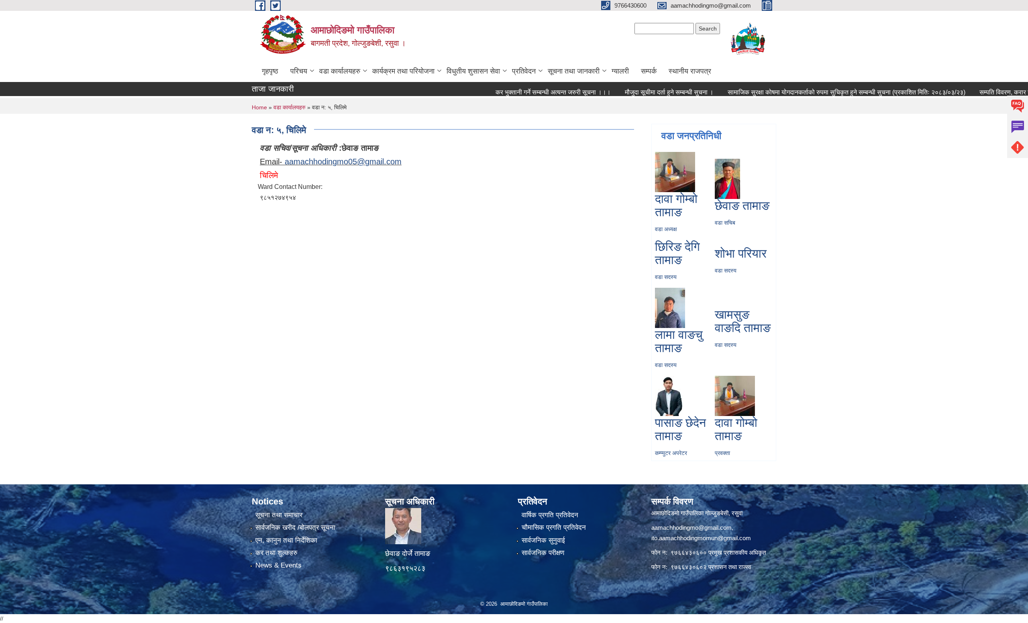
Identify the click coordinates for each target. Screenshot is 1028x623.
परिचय (298, 71)
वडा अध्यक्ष (666, 229)
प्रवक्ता (722, 453)
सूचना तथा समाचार (278, 515)
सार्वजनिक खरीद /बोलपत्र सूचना (295, 527)
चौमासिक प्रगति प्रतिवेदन (554, 527)
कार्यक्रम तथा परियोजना (403, 71)
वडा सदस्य (666, 277)
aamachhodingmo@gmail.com (691, 527)
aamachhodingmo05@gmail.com (343, 161)
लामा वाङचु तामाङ (679, 341)
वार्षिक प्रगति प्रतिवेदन (550, 515)
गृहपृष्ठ (270, 71)
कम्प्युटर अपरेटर (671, 453)
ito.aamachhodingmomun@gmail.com (701, 538)
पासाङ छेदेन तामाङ (680, 429)
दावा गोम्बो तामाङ (676, 205)
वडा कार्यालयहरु (339, 71)
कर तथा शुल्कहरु (276, 553)
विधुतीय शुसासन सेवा (473, 71)
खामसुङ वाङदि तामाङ (743, 321)
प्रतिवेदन (524, 71)
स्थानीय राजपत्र (690, 71)
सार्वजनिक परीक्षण (543, 553)
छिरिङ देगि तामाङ (677, 253)
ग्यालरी (620, 71)
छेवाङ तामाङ (742, 205)
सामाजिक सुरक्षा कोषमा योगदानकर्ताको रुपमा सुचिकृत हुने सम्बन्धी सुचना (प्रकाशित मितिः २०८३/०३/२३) (819, 92)
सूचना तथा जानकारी (574, 71)
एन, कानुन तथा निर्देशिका (286, 540)
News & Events (278, 565)
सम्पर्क (649, 71)
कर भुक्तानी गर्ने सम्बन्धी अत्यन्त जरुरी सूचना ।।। (526, 92)
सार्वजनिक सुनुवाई (543, 540)
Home (259, 107)
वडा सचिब (725, 222)
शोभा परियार (741, 253)
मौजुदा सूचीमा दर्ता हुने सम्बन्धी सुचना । (642, 92)
